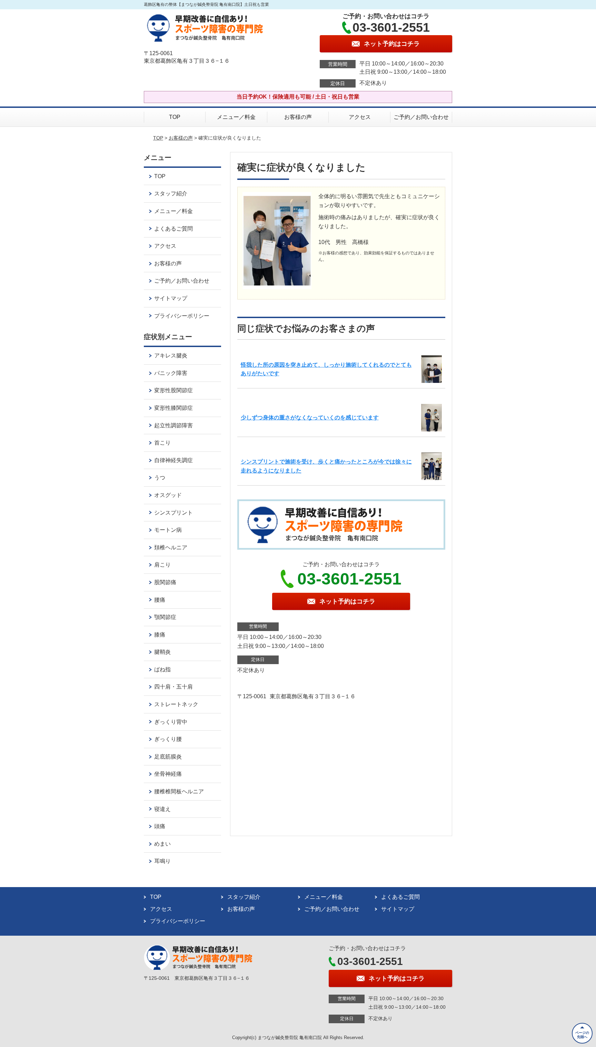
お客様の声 (298, 117)
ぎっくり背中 (170, 722)
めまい (162, 844)
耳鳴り (162, 861)
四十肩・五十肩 (173, 687)
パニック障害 (170, 373)
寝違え (162, 809)
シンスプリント (173, 513)
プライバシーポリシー (181, 316)
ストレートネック (176, 704)
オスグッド (168, 495)
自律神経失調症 (173, 460)
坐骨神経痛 (168, 774)
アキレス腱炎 (170, 355)
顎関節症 (165, 617)
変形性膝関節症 (173, 408)
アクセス (360, 117)
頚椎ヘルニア (170, 547)
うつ (159, 477)
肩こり (162, 565)
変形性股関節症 (173, 390)
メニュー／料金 (236, 117)
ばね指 (162, 669)
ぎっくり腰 (168, 739)
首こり (162, 443)
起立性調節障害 (173, 425)
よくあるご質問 (173, 229)
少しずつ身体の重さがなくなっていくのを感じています (310, 417)
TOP (174, 117)
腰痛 (159, 600)
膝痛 (159, 635)
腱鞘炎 (162, 652)
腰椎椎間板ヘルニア (179, 791)
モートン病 (168, 530)
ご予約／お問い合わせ (421, 117)
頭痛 (159, 826)
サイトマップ (170, 298)
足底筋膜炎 (168, 757)
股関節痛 (165, 582)
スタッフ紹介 (170, 193)
